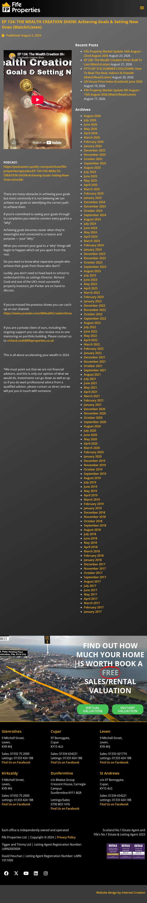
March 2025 (92, 189)
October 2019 (93, 469)
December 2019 (94, 461)
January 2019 (93, 508)
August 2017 (92, 581)
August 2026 (92, 116)
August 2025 (92, 168)
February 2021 (94, 400)
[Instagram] (45, 873)
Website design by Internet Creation (120, 893)
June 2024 (90, 228)
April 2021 (91, 392)
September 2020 (95, 422)
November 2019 (95, 465)
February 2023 (94, 297)
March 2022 (92, 344)
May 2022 (90, 336)
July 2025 (90, 172)
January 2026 (93, 146)
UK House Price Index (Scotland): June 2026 (113, 82)
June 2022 (90, 331)
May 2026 (90, 129)
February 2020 (94, 452)
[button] (142, 7)
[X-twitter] (16, 873)
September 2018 (95, 525)
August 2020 (92, 426)
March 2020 (92, 448)
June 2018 (90, 538)
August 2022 (92, 323)
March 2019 (92, 500)
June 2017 (90, 590)
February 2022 (94, 349)
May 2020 (90, 439)
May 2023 (90, 284)
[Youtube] (26, 873)
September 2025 (95, 163)
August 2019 (92, 478)
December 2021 (94, 357)
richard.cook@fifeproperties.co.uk (30, 341)
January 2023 (93, 301)
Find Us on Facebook (16, 762)
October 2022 (93, 314)
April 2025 (91, 185)
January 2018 (93, 560)
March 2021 (92, 396)
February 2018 (94, 556)
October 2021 (93, 366)
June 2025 (90, 176)
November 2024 (95, 206)
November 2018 (95, 517)
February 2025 (94, 193)
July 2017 (90, 586)
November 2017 (95, 569)
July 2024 (90, 224)
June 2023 (90, 280)
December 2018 (94, 512)
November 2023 (95, 258)
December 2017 (94, 564)
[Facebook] (6, 873)
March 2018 (92, 551)
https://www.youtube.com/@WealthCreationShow (38, 313)
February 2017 (94, 607)
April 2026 (91, 133)
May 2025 (90, 181)
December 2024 (94, 202)
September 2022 (95, 318)
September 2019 (95, 474)
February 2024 (94, 245)
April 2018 (91, 547)
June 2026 (90, 124)
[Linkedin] (35, 873)
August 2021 (92, 375)
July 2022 (90, 327)
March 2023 (92, 293)
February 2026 (94, 142)
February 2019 (94, 504)
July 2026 (90, 120)
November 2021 (95, 362)
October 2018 (93, 521)
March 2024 (92, 241)
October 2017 (93, 573)
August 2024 (92, 219)
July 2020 (90, 431)
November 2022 (95, 310)
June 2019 (90, 487)
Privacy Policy (66, 837)
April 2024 (91, 237)
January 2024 (93, 249)
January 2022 (93, 353)
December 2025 (94, 150)
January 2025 (93, 198)
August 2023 (92, 271)
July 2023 (90, 275)
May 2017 (90, 594)
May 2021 (90, 387)
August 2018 (92, 530)
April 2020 (91, 443)
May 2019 (90, 491)
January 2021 (93, 405)
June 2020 (90, 435)
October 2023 (93, 262)
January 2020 (93, 456)
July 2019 (90, 482)
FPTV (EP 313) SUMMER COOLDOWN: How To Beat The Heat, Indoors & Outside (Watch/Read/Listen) (112, 73)
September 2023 (95, 267)
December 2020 (94, 409)
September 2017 (95, 577)
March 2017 (92, 603)
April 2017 (91, 599)
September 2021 (95, 370)
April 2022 (91, 340)
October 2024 (93, 211)
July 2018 (90, 534)
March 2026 (92, 137)
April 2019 (91, 495)
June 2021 (90, 383)
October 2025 (93, 159)
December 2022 (94, 306)
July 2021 (90, 379)
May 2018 (90, 543)
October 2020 (93, 418)
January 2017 (93, 612)
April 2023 (91, 288)
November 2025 (95, 155)
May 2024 (90, 232)
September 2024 (95, 215)
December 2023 (94, 254)
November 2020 (95, 413)
